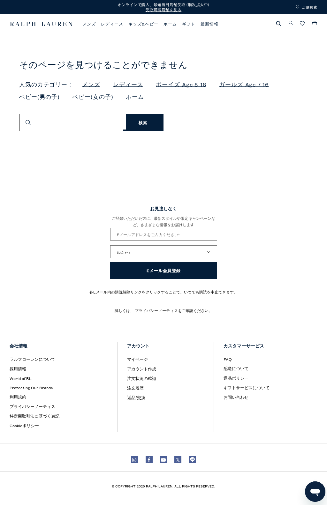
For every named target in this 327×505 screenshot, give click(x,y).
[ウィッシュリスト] (302, 24)
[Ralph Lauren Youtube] (163, 459)
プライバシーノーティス (156, 310)
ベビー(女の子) (92, 97)
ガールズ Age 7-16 (244, 84)
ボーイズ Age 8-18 (181, 84)
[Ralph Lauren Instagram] (134, 459)
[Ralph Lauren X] (177, 459)
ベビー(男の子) (39, 97)
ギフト (188, 24)
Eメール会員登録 (164, 270)
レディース (112, 24)
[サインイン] (290, 23)
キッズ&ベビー (143, 24)
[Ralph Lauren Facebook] (149, 459)
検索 (143, 122)
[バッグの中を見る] (314, 23)
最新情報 (209, 24)
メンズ (89, 24)
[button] (278, 23)
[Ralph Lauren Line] (192, 459)
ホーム (170, 24)
